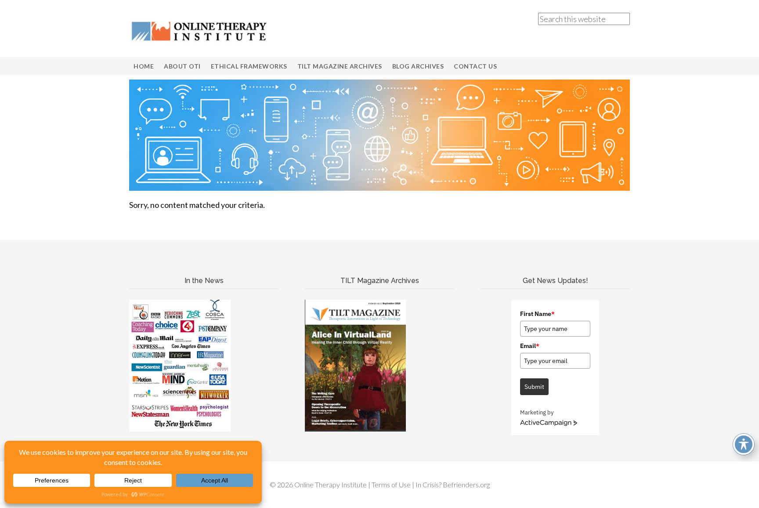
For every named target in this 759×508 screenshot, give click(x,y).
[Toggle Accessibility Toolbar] (743, 444)
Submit (534, 387)
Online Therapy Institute (199, 30)
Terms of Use (391, 484)
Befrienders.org (466, 484)
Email (529, 346)
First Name (537, 314)
